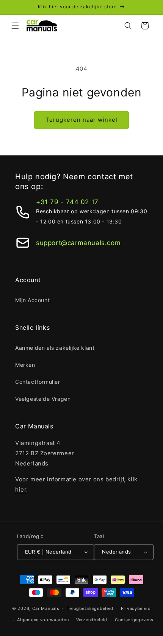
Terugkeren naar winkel (81, 119)
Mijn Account (32, 300)
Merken (25, 364)
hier (20, 489)
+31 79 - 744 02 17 (67, 202)
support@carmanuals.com (78, 243)
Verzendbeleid (91, 619)
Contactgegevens (134, 619)
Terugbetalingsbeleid (90, 608)
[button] (15, 25)
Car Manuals (46, 608)
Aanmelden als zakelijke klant (54, 347)
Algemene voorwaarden (43, 619)
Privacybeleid (136, 608)
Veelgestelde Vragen (43, 399)
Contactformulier (37, 381)
